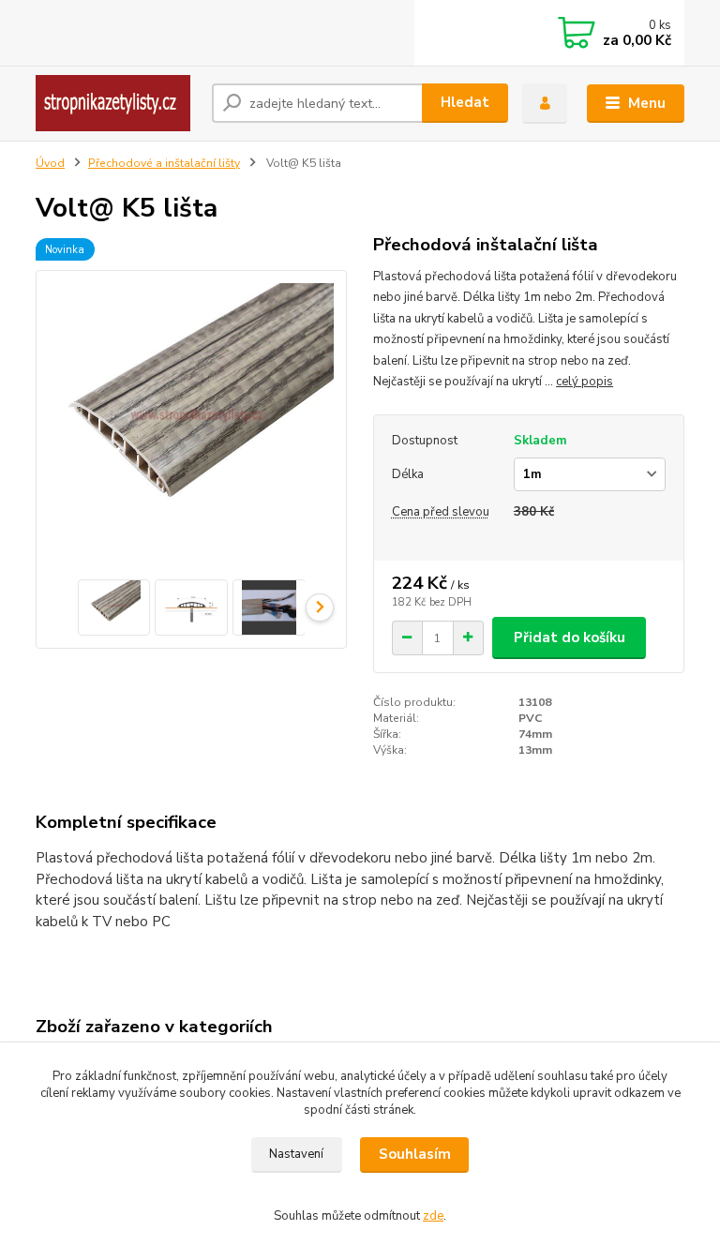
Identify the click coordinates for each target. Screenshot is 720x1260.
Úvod (50, 163)
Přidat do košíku (569, 637)
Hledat (465, 102)
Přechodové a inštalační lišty (164, 163)
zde (433, 1216)
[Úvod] (117, 103)
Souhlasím (415, 1154)
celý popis (584, 381)
